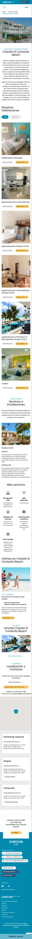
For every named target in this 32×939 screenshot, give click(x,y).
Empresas (5, 908)
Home (4, 11)
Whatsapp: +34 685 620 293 (13, 857)
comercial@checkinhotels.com (12, 793)
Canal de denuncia (7, 917)
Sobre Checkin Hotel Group (9, 901)
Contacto (5, 915)
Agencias (4, 906)
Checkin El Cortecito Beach (10, 13)
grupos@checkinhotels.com (11, 765)
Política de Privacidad (16, 925)
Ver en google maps (14, 682)
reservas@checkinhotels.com (11, 741)
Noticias (4, 903)
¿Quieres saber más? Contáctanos (14, 687)
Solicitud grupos (10, 777)
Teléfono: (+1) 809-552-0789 (16, 692)
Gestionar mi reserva (9, 871)
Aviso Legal (6, 925)
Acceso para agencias (11, 802)
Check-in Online (7, 875)
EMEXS (25, 923)
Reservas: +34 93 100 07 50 (13, 853)
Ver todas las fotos (15, 656)
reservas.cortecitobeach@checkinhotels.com (16, 694)
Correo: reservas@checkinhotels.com (16, 860)
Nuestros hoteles (13, 11)
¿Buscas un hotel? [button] (8, 868)
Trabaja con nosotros (8, 912)
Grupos (4, 910)
